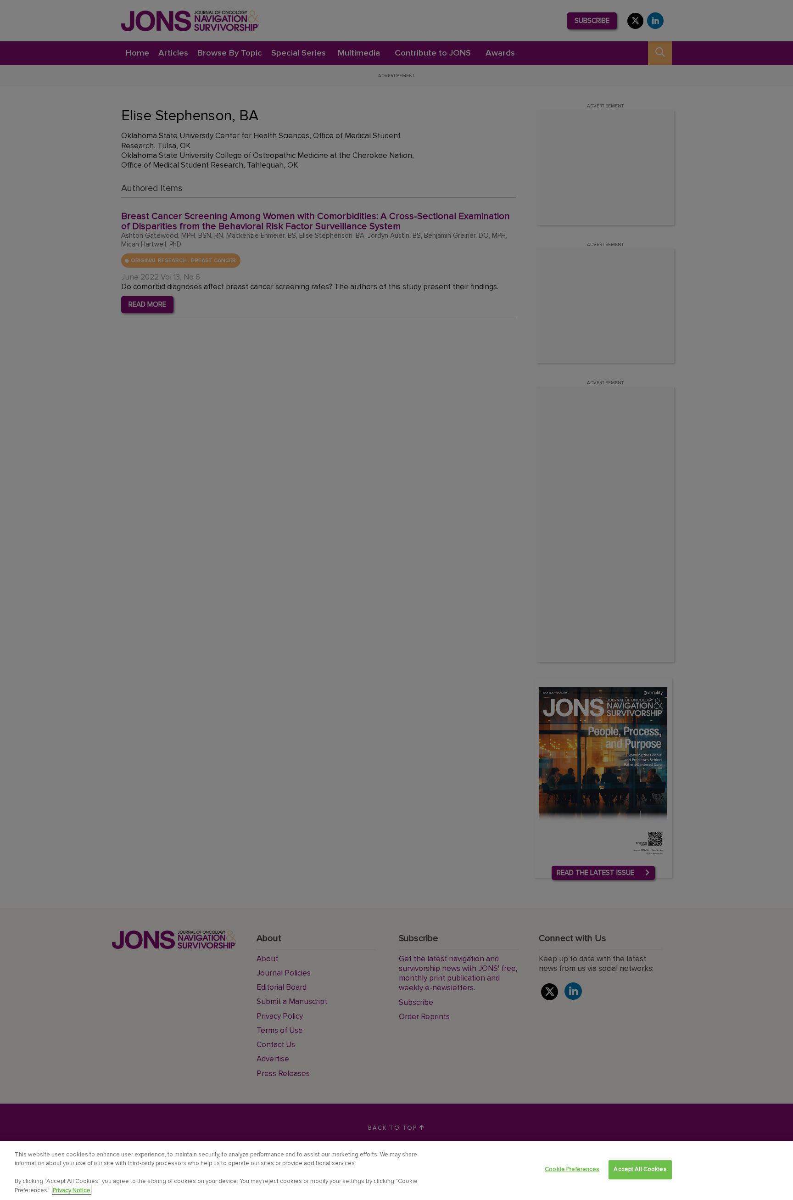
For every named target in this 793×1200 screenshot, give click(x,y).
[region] (396, 1170)
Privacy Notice (71, 1190)
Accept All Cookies (640, 1169)
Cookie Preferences (572, 1169)
